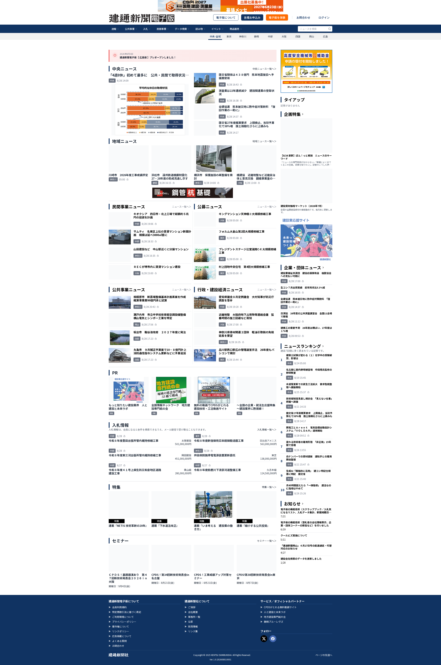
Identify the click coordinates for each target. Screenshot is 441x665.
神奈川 (242, 43)
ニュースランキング (302, 346)
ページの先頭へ (323, 655)
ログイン (324, 25)
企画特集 (292, 114)
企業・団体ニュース (302, 267)
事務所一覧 (192, 617)
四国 (297, 43)
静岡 (256, 43)
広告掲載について (120, 636)
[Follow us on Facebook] (272, 638)
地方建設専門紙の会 (273, 617)
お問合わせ (303, 25)
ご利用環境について (121, 617)
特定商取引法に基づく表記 (125, 612)
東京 (229, 43)
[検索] (329, 36)
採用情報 (191, 626)
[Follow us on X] (263, 638)
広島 (325, 43)
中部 (270, 43)
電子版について (225, 25)
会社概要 (191, 612)
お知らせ (292, 503)
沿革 (189, 621)
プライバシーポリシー (122, 621)
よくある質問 (118, 641)
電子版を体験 (277, 25)
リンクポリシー (119, 631)
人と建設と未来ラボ (273, 612)
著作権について (119, 626)
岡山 (311, 43)
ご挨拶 (190, 607)
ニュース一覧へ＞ (181, 206)
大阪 (284, 43)
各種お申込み (252, 25)
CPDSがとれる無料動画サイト (278, 607)
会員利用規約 (118, 607)
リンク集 (191, 631)
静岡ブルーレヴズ (271, 621)
